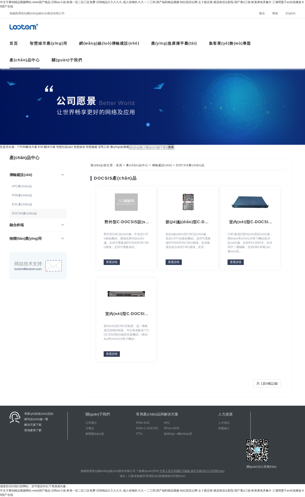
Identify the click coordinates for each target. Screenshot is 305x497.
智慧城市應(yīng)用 (48, 43)
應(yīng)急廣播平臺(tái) (174, 43)
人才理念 (224, 423)
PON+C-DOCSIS (147, 428)
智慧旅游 (79, 147)
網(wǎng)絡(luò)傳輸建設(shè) (109, 43)
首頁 (119, 165)
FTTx (139, 433)
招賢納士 (224, 428)
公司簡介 (91, 423)
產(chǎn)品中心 (25, 60)
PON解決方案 (28, 147)
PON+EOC (143, 423)
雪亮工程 (103, 147)
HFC (167, 423)
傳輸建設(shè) (162, 165)
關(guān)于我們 (67, 60)
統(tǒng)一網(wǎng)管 (178, 433)
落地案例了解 (32, 430)
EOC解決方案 (47, 147)
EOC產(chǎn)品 (22, 204)
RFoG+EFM (171, 428)
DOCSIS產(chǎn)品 (24, 213)
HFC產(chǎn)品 (22, 186)
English (290, 13)
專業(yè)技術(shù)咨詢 (38, 413)
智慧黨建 (91, 147)
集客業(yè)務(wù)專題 (230, 43)
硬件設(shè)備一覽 (36, 419)
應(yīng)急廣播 (119, 147)
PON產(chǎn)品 (22, 195)
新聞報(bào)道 (95, 433)
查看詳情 (111, 262)
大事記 (90, 428)
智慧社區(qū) (64, 147)
